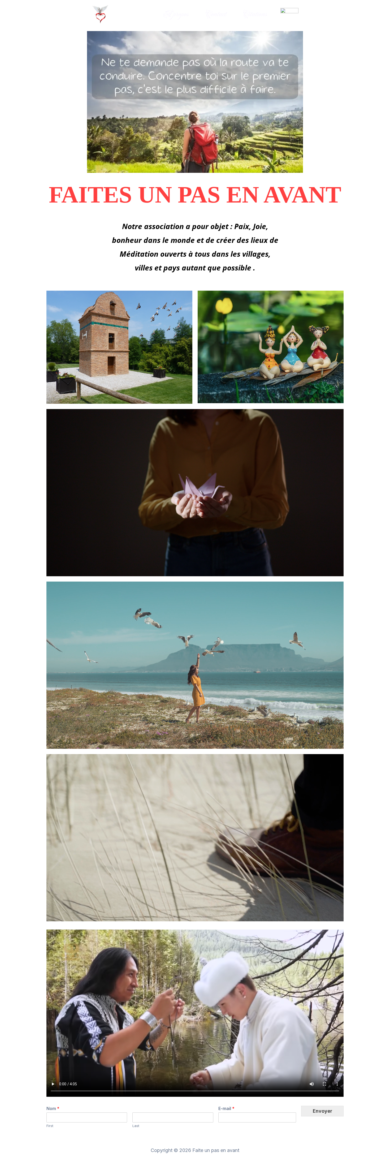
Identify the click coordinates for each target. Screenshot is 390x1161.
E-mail (226, 1108)
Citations (255, 14)
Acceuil (134, 14)
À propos (175, 14)
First (49, 1126)
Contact (215, 14)
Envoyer (322, 1111)
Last (135, 1126)
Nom (52, 1108)
